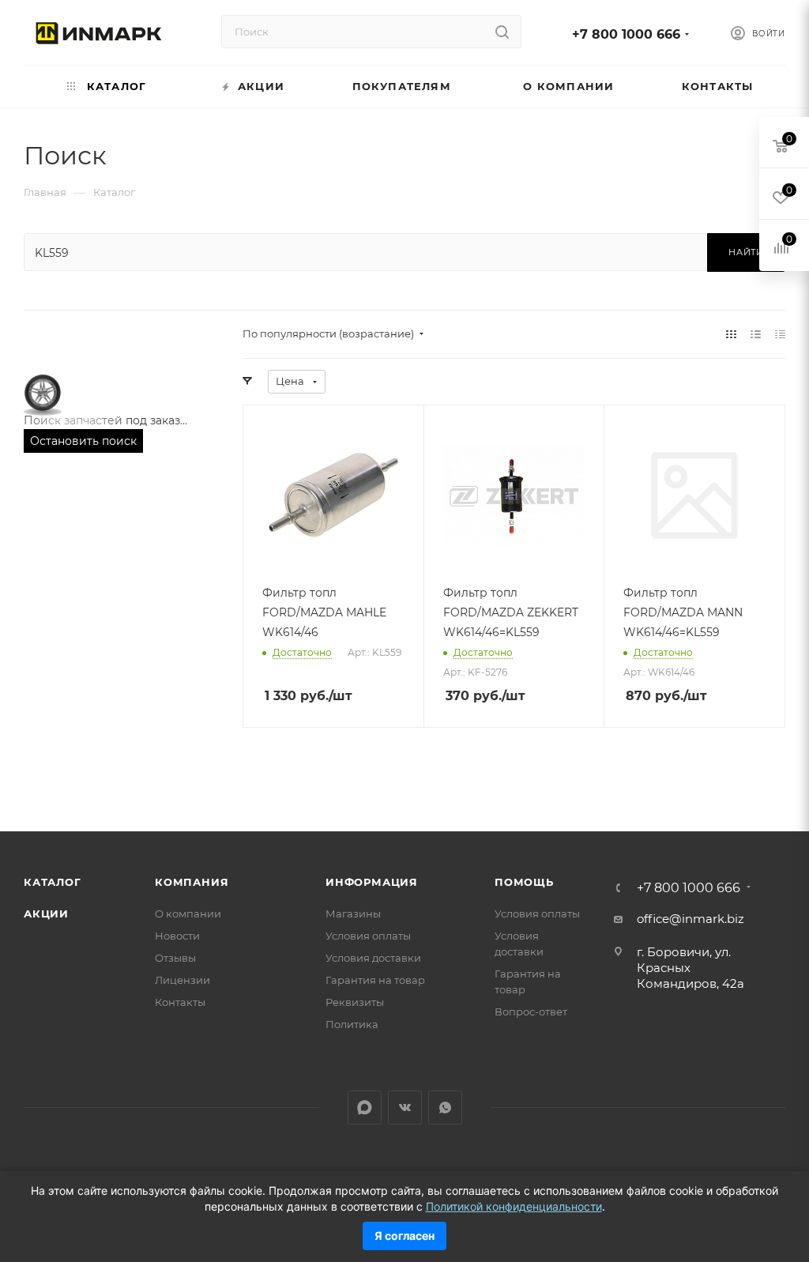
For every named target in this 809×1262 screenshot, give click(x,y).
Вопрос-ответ (531, 1011)
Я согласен (404, 1235)
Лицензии (182, 980)
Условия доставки (373, 957)
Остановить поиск (83, 441)
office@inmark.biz (690, 918)
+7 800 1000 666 (626, 34)
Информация (371, 882)
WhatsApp (445, 1107)
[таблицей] (780, 334)
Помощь (524, 882)
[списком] (755, 334)
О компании (188, 913)
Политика (351, 1024)
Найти (746, 252)
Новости (177, 935)
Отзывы (175, 957)
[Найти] (502, 31)
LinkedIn (365, 1107)
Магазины (353, 913)
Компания (191, 882)
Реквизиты (354, 1002)
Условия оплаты (368, 935)
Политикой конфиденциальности (514, 1206)
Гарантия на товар (375, 980)
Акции (46, 913)
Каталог (52, 882)
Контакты (180, 1002)
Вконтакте (405, 1107)
